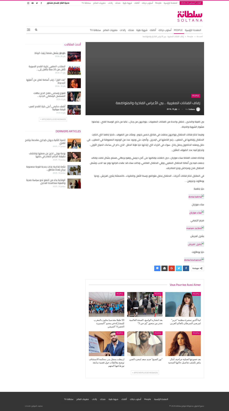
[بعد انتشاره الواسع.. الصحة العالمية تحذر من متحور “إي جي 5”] (145, 304)
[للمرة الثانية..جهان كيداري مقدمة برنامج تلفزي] (74, 144)
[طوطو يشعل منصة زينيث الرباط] (74, 56)
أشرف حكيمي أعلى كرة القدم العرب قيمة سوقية (47, 108)
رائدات (110, 3)
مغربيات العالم (99, 3)
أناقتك (136, 3)
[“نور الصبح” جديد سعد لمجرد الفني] (145, 343)
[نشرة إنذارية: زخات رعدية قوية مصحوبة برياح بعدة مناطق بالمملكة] (74, 170)
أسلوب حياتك (147, 3)
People (158, 3)
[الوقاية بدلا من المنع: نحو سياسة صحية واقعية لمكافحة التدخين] (74, 184)
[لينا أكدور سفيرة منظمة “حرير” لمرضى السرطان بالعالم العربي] (183, 304)
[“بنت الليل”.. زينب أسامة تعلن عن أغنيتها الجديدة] (74, 83)
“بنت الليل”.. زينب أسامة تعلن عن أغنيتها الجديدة (45, 81)
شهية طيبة (127, 3)
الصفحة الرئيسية (170, 3)
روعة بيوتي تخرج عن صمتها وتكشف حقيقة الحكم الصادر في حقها (47, 155)
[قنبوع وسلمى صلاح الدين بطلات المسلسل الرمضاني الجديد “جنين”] (74, 97)
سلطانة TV (86, 3)
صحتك (117, 3)
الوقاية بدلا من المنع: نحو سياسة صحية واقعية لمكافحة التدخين (45, 181)
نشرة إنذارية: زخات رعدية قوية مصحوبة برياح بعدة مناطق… (45, 168)
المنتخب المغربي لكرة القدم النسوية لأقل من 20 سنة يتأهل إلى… (47, 68)
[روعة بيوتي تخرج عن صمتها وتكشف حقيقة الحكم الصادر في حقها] (74, 157)
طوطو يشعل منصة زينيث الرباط (50, 53)
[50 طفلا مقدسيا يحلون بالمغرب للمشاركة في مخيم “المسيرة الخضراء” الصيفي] (106, 304)
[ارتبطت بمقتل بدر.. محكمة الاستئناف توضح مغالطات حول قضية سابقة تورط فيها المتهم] (106, 343)
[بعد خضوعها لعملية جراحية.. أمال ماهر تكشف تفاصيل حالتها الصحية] (183, 343)
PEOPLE (178, 30)
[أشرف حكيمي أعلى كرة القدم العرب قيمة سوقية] (74, 110)
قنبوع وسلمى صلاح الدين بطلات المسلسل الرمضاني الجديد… (49, 94)
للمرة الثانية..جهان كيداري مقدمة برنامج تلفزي (45, 141)
